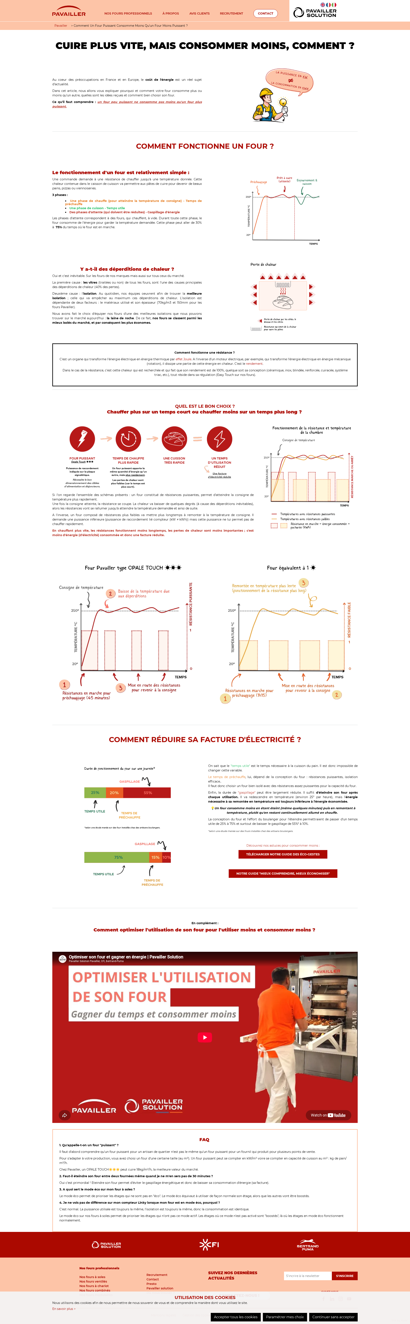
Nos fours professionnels (128, 13)
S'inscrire (344, 1276)
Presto (151, 1284)
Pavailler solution (159, 1288)
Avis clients (199, 13)
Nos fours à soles (92, 1277)
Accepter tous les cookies (236, 1317)
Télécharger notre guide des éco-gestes (283, 854)
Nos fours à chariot (94, 1286)
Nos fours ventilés (93, 1281)
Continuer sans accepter (333, 1317)
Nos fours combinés (94, 1290)
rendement (254, 364)
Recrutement (231, 13)
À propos (171, 13)
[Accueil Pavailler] (68, 10)
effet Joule (183, 359)
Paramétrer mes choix (285, 1317)
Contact (265, 13)
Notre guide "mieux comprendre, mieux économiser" (283, 873)
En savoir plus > (64, 1309)
